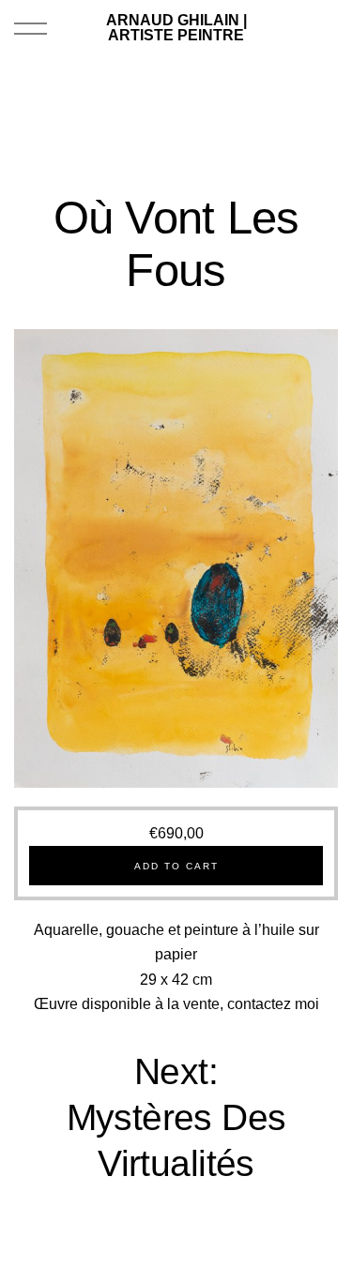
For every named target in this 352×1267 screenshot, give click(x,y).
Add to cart (176, 866)
